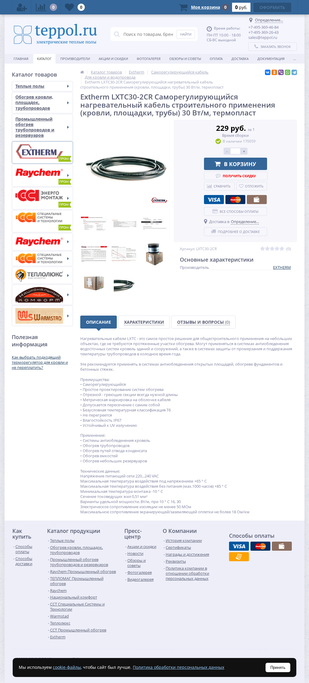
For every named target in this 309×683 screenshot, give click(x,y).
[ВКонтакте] (267, 72)
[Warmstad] (42, 316)
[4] (277, 249)
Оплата (216, 58)
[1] (262, 249)
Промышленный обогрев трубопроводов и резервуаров (34, 127)
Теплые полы (29, 86)
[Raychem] (42, 241)
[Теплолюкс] (42, 275)
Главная (21, 58)
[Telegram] (294, 72)
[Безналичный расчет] (239, 556)
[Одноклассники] (274, 72)
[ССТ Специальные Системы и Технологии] (42, 258)
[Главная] (82, 72)
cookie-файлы (67, 667)
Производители (75, 58)
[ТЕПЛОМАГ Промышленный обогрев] (42, 198)
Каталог (44, 58)
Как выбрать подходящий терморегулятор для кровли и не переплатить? (40, 362)
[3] (272, 249)
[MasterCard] (235, 199)
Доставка (240, 58)
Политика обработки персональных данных (178, 667)
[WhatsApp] (287, 72)
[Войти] (21, 7)
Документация (271, 58)
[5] (281, 249)
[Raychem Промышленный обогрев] (42, 175)
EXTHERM (282, 267)
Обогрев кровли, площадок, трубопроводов (34, 102)
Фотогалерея (149, 58)
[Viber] (281, 72)
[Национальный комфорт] (42, 295)
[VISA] (214, 199)
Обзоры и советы (185, 58)
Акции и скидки (113, 58)
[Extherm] (42, 152)
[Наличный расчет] (257, 199)
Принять (277, 667)
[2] (267, 249)
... (294, 58)
